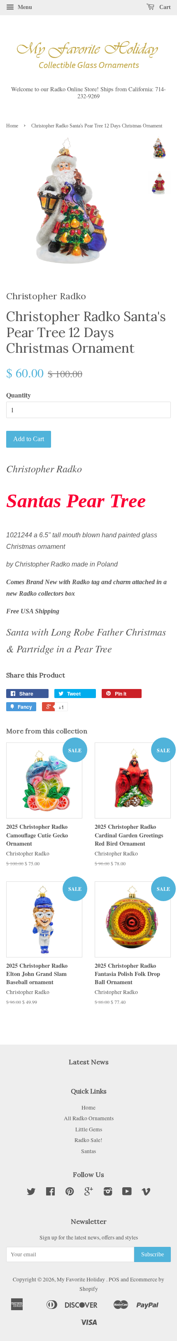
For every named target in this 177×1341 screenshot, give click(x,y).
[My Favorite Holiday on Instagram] (107, 1193)
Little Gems (88, 1129)
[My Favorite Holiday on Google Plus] (88, 1193)
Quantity (18, 395)
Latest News (89, 1062)
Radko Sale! (88, 1140)
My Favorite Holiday (81, 1279)
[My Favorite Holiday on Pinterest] (69, 1193)
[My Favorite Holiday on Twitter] (31, 1193)
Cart (164, 7)
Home (12, 126)
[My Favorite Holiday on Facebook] (50, 1193)
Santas (88, 1151)
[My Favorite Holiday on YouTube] (127, 1193)
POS (114, 1279)
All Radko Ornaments (89, 1118)
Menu (24, 6)
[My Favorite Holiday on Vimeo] (146, 1193)
